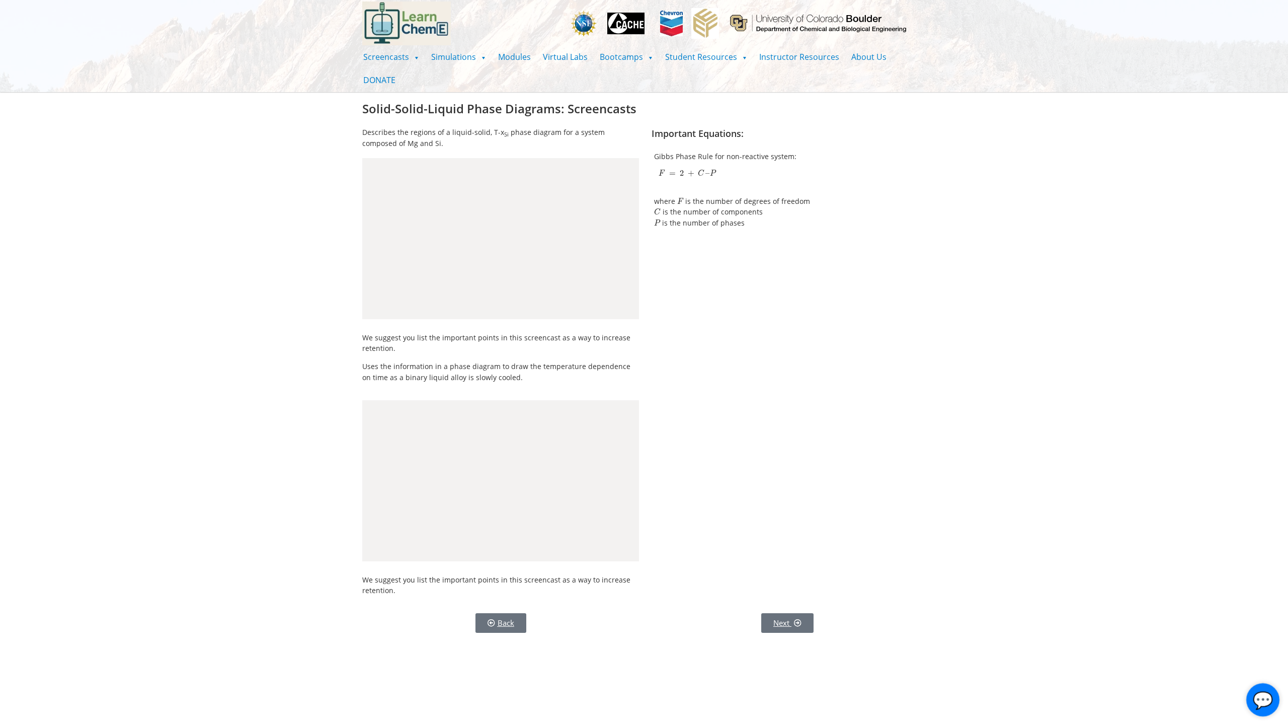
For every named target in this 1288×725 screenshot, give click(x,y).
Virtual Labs (565, 56)
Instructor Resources (799, 56)
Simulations (458, 56)
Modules (514, 56)
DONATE (379, 80)
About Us (869, 56)
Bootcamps (626, 56)
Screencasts (391, 56)
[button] (391, 56)
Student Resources (706, 56)
